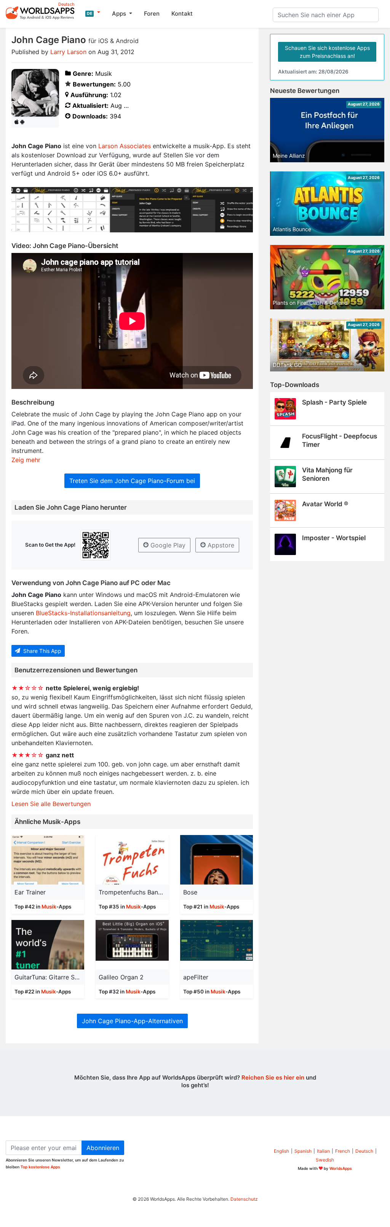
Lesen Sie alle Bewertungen (51, 804)
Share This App (41, 651)
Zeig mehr (25, 460)
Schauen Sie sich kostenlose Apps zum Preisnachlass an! (327, 52)
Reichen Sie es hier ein (272, 1077)
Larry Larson (68, 52)
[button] (92, 12)
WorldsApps (340, 1168)
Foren (152, 13)
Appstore (220, 545)
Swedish (325, 1160)
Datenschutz (244, 1199)
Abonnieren (102, 1148)
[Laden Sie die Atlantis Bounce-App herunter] (327, 203)
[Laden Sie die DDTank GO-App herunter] (327, 344)
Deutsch (364, 1151)
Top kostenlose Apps (40, 1167)
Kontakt (182, 13)
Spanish (303, 1151)
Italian (323, 1151)
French (342, 1151)
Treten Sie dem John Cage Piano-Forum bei (132, 481)
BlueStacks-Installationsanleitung (83, 613)
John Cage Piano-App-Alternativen (132, 1021)
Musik (49, 907)
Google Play (167, 545)
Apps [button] (120, 13)
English (281, 1151)
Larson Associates (124, 146)
